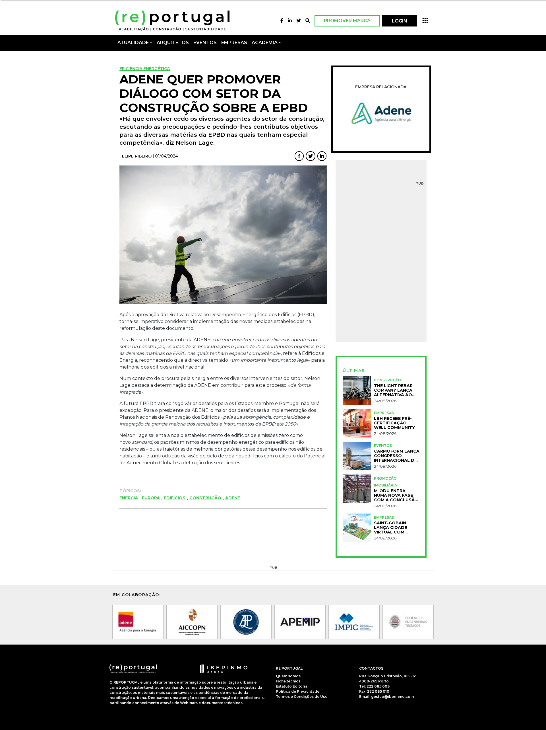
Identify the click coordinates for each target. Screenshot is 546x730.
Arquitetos (173, 42)
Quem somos (288, 676)
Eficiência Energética (144, 68)
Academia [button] (265, 42)
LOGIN (399, 21)
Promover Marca (347, 20)
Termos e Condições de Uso (302, 696)
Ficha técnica (288, 681)
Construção (205, 497)
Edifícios (174, 497)
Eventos (383, 445)
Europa (151, 497)
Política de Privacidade (297, 691)
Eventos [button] (205, 42)
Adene (232, 497)
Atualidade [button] (133, 42)
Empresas (234, 42)
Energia (128, 497)
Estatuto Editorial (292, 686)
